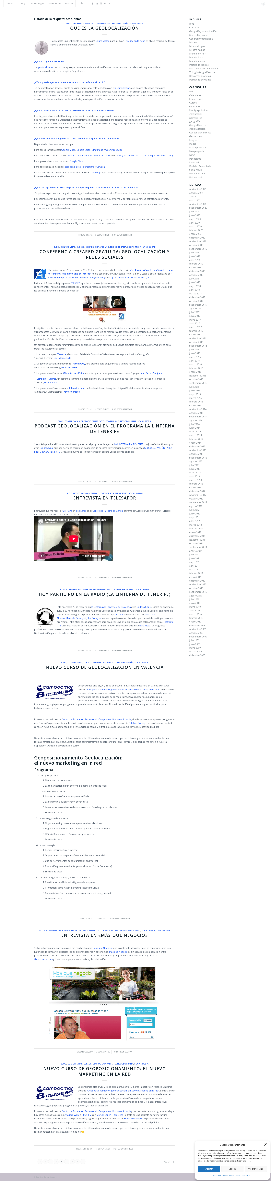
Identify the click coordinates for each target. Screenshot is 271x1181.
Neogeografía (120, 23)
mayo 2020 (195, 219)
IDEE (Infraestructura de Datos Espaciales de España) (145, 155)
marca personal (197, 147)
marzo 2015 (195, 398)
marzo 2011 (195, 569)
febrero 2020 (196, 230)
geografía (194, 121)
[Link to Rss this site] (109, 3)
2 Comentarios (103, 1052)
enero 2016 (195, 371)
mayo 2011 (195, 562)
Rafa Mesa (144, 625)
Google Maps (68, 149)
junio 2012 (194, 513)
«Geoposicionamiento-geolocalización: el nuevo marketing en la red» (122, 1090)
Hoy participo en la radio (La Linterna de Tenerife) (105, 594)
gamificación (195, 114)
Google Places (76, 161)
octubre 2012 (196, 498)
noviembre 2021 (197, 189)
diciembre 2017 (197, 297)
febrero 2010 (196, 618)
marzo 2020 (195, 226)
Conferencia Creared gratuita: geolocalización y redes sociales (105, 254)
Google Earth (83, 149)
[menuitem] (10, 3)
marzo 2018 (195, 293)
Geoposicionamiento (84, 23)
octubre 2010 (196, 588)
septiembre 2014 (198, 416)
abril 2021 (194, 196)
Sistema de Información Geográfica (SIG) (89, 155)
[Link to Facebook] (92, 3)
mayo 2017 (195, 319)
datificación (195, 106)
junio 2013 (194, 468)
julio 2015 (194, 386)
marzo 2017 (195, 327)
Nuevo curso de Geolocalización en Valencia (105, 667)
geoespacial (195, 117)
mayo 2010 (195, 606)
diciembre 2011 (197, 535)
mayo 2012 (195, 517)
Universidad (149, 247)
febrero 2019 (196, 263)
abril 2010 (194, 610)
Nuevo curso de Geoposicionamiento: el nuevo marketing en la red (104, 1071)
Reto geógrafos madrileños (203, 68)
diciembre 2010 (197, 580)
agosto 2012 (195, 506)
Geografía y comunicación (203, 31)
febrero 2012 (196, 528)
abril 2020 (194, 222)
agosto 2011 (195, 550)
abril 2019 (194, 260)
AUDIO (119, 614)
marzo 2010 (195, 614)
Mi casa (193, 42)
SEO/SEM (87, 1114)
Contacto (194, 27)
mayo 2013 (195, 472)
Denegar (232, 1169)
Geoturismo (104, 23)
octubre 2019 (196, 245)
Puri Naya (67, 510)
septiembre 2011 (198, 547)
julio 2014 (194, 424)
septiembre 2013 (198, 457)
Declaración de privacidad (240, 1175)
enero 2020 (195, 233)
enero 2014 (195, 442)
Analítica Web (72, 1114)
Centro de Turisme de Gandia (107, 510)
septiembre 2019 (198, 248)
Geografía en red (198, 125)
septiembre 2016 (198, 345)
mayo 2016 (195, 357)
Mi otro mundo (197, 49)
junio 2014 (194, 427)
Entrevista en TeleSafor (104, 498)
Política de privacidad (200, 79)
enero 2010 (195, 621)
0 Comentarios (102, 409)
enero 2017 (195, 334)
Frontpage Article (198, 110)
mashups (97, 172)
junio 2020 (194, 215)
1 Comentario (101, 918)
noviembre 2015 (197, 375)
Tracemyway (78, 363)
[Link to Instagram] (101, 3)
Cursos (80, 247)
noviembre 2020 (197, 204)
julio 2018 (194, 278)
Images (193, 140)
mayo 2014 (195, 431)
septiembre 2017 (198, 304)
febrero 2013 (196, 483)
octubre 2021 (196, 192)
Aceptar (209, 1169)
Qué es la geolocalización (104, 28)
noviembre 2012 (197, 495)
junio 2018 (194, 282)
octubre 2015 (196, 379)
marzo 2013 (195, 480)
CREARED (75, 283)
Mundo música (197, 61)
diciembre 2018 (197, 271)
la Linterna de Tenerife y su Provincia (111, 607)
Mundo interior (197, 53)
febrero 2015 (196, 401)
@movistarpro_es (43, 959)
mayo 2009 (195, 647)
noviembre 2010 (197, 584)
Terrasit (61, 354)
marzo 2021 (195, 200)
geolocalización (46, 67)
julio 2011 (194, 554)
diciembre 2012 (197, 491)
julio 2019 (194, 252)
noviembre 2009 (197, 629)
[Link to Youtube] (105, 3)
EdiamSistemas (77, 388)
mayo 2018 (195, 286)
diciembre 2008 (197, 655)
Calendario (195, 95)
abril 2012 (194, 521)
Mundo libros (196, 57)
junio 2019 (194, 256)
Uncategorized (197, 173)
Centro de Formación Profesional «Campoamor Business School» (96, 719)
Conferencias (67, 247)
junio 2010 (194, 603)
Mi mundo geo (197, 46)
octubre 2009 (196, 632)
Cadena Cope (144, 607)
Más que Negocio (102, 948)
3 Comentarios (104, 1149)
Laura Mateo (103, 41)
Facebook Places (72, 166)
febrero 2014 (196, 439)
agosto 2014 (195, 420)
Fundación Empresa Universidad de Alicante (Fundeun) (76, 277)
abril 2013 (194, 476)
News (192, 154)
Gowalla (100, 166)
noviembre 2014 (197, 409)
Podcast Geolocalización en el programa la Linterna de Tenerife (105, 428)
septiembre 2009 (198, 636)
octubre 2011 (196, 543)
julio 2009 (194, 640)
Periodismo (121, 493)
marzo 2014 (195, 435)
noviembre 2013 (197, 450)
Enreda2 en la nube (135, 41)
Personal (194, 162)
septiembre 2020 (198, 207)
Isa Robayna (46, 447)
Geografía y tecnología (201, 38)
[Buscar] (82, 3)
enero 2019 (195, 267)
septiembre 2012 (198, 502)
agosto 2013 (195, 461)
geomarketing (122, 88)
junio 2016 (194, 353)
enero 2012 (195, 532)
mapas (192, 143)
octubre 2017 (196, 301)
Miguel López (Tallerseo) (110, 1114)
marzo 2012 (195, 524)
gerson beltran (124, 235)
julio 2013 (194, 465)
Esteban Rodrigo (137, 723)
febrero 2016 (196, 368)
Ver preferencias (255, 1169)
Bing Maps (97, 149)
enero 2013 (195, 487)
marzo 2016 (195, 364)
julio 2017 (194, 312)
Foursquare (88, 166)
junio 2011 (194, 558)
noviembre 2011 (197, 539)
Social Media (136, 23)
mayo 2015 (195, 394)
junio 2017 (194, 315)
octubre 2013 (196, 453)
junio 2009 (194, 644)
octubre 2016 (196, 342)
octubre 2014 (196, 412)
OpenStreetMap (113, 149)
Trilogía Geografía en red (202, 72)
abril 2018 (194, 289)
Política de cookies (220, 1175)
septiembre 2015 (198, 383)
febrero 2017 (196, 330)
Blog (69, 23)
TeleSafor (81, 510)
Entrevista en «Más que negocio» (104, 935)
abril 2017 (194, 323)
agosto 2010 (195, 595)
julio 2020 (194, 211)
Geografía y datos (198, 35)
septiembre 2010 (198, 591)
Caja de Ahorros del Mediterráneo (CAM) (131, 277)
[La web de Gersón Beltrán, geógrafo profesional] (263, 3)
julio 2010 (194, 599)
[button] (265, 1144)
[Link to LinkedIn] (97, 3)
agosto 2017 (195, 308)
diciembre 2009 (197, 625)
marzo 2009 (195, 651)
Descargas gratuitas (200, 76)
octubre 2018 (196, 275)
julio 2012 (194, 509)
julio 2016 (194, 349)
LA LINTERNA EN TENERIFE (128, 444)
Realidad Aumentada (200, 166)
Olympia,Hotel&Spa (74, 373)
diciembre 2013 (197, 446)
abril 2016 (194, 360)
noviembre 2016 (197, 338)
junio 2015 (194, 390)
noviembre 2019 (197, 241)
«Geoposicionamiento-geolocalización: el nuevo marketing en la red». (123, 689)
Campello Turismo (46, 378)
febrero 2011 (196, 573)
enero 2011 (195, 577)
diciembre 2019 (197, 237)
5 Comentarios (102, 235)
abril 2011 (194, 565)
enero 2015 (195, 405)
